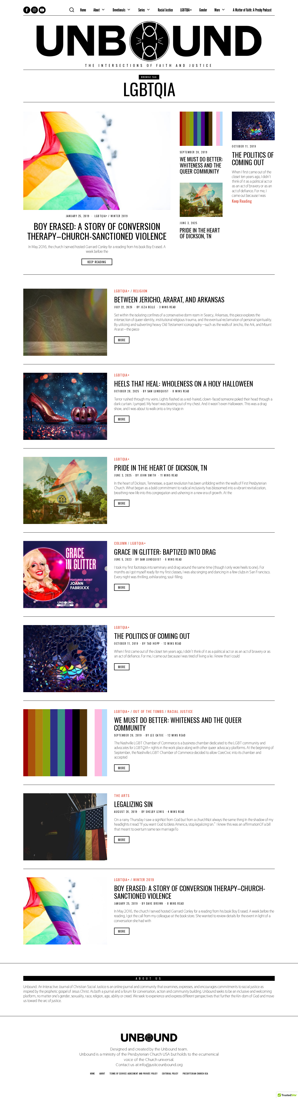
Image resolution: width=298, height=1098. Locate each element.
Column (120, 543)
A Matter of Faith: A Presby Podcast (252, 9)
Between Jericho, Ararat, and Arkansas (169, 299)
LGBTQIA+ (186, 9)
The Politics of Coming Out (253, 158)
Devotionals (119, 9)
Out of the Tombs (148, 711)
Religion (140, 290)
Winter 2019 (119, 216)
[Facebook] (26, 10)
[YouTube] (42, 10)
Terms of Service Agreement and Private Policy (134, 1073)
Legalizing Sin (133, 804)
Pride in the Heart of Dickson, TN (200, 233)
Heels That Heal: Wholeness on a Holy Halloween (183, 383)
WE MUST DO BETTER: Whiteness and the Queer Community (201, 165)
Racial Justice (165, 9)
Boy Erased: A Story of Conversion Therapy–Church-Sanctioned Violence (96, 230)
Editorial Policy (170, 1073)
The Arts (122, 795)
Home (83, 9)
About (96, 9)
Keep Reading (97, 262)
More (121, 340)
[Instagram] (34, 10)
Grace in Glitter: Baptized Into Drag (165, 552)
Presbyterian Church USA (195, 1073)
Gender (203, 9)
